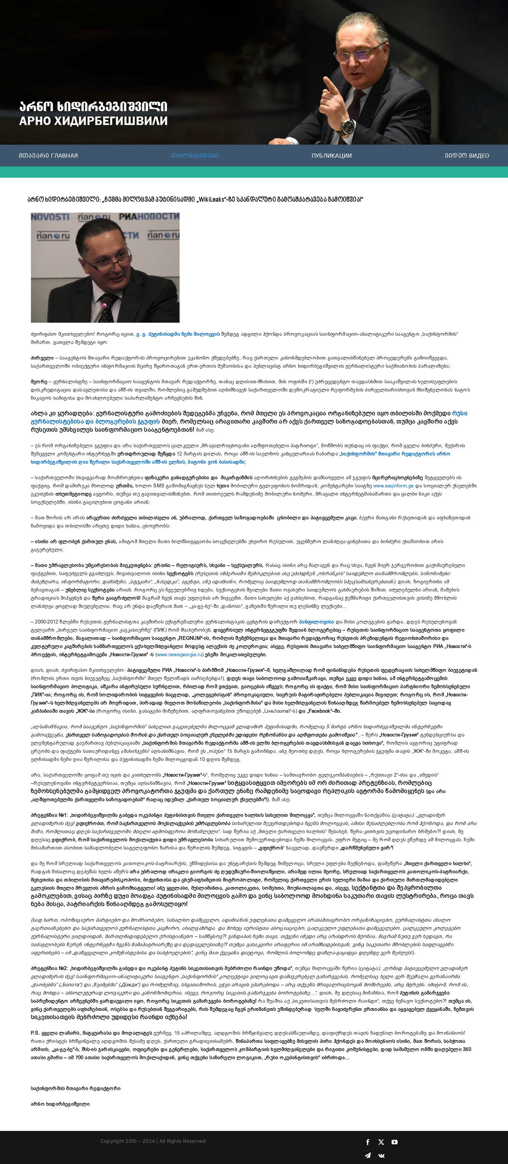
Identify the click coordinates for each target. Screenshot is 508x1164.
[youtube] (395, 1142)
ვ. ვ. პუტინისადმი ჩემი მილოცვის (178, 334)
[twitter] (381, 1142)
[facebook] (368, 1142)
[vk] (381, 1155)
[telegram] (368, 1155)
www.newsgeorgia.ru (179, 654)
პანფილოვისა (316, 622)
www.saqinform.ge (393, 486)
